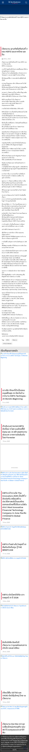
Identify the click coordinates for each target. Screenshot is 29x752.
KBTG (7, 340)
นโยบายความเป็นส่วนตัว (21, 740)
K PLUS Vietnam (7, 343)
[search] (26, 2)
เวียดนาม (14, 340)
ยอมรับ (15, 750)
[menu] (3, 2)
